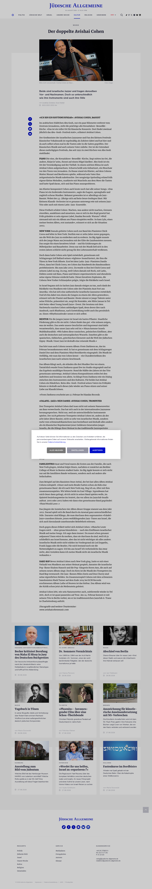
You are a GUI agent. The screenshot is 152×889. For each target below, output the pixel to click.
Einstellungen (77, 450)
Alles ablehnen (56, 450)
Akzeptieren (97, 450)
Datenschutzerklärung (56, 442)
